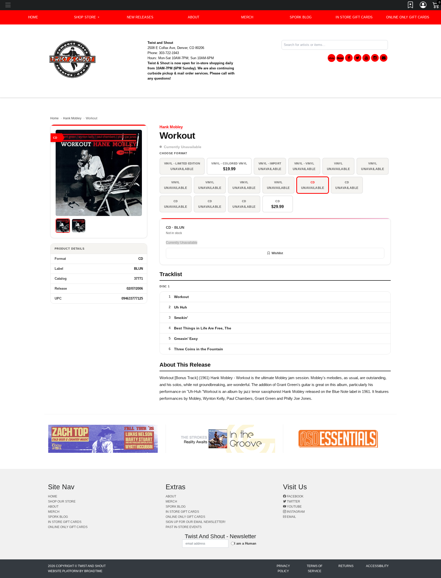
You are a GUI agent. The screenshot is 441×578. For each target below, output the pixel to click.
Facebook (294, 496)
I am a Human (245, 543)
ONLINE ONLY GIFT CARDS (407, 17)
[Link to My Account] (423, 6)
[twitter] (357, 58)
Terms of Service (314, 568)
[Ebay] (331, 58)
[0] (436, 6)
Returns (345, 566)
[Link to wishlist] (410, 6)
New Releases (140, 17)
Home (54, 118)
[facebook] (349, 58)
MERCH (247, 17)
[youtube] (366, 58)
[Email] (383, 58)
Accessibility (377, 566)
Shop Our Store (62, 501)
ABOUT (193, 17)
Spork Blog (301, 17)
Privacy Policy (283, 568)
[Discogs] (340, 58)
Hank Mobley (72, 118)
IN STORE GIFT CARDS (354, 17)
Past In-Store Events (184, 527)
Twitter (293, 501)
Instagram (295, 511)
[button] (86, 17)
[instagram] (375, 58)
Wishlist (277, 253)
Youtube (294, 506)
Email (291, 517)
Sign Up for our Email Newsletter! (195, 522)
